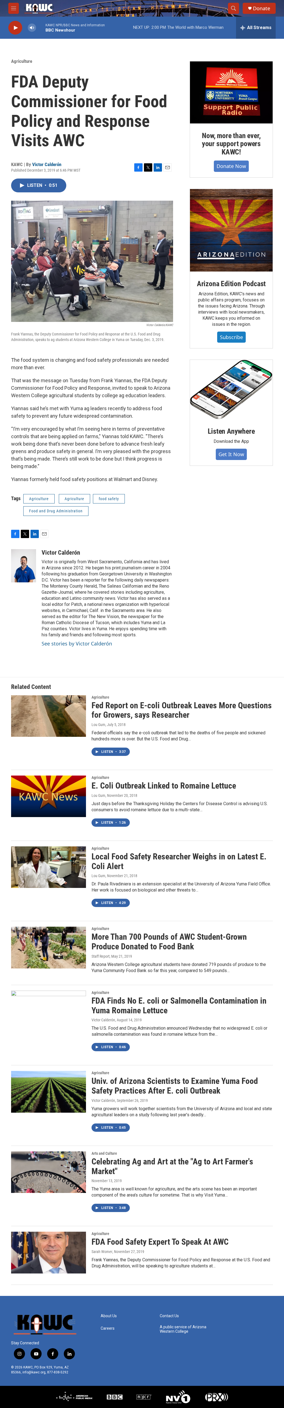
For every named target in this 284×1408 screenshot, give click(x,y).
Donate (261, 8)
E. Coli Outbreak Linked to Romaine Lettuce (164, 785)
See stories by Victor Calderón (77, 643)
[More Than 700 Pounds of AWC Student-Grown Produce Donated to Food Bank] (48, 947)
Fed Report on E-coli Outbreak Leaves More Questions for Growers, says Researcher (182, 710)
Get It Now (231, 454)
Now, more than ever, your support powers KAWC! (231, 143)
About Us (109, 1316)
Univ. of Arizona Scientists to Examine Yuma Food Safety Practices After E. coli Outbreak (175, 1086)
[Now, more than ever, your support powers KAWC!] (231, 92)
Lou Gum (98, 724)
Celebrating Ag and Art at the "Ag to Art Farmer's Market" (172, 1166)
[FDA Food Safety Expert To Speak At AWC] (48, 1252)
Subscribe (231, 337)
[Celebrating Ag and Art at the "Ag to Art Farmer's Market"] (48, 1172)
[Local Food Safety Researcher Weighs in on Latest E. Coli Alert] (48, 867)
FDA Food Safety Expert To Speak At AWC (160, 1242)
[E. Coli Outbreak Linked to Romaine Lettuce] (48, 796)
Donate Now (231, 166)
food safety (109, 499)
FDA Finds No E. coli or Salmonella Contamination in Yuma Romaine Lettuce (179, 1005)
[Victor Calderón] (23, 565)
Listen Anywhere (231, 431)
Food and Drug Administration (56, 511)
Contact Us (169, 1316)
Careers (108, 1328)
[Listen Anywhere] (231, 389)
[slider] (41, 27)
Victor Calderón (46, 164)
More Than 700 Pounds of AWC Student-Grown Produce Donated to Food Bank (169, 941)
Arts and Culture (104, 1153)
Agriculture (21, 61)
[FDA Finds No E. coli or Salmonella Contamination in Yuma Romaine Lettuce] (48, 1011)
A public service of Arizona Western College (183, 1329)
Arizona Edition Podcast (231, 284)
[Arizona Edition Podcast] (231, 230)
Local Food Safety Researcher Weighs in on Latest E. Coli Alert (179, 861)
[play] (15, 28)
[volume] (32, 28)
